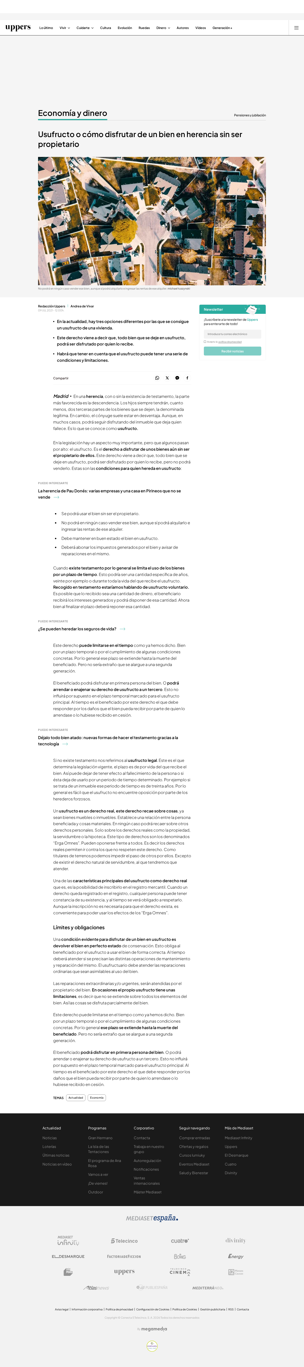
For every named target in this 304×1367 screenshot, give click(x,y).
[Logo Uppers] (124, 1272)
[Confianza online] (152, 1350)
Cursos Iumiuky (192, 1155)
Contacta (142, 1137)
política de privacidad (230, 341)
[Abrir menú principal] (296, 27)
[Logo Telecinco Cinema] (180, 1272)
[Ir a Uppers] (17, 27)
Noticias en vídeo (57, 1164)
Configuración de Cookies (152, 1309)
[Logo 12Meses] (235, 1272)
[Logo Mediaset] (152, 1220)
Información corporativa (87, 1309)
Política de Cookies (184, 1309)
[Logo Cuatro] (180, 1240)
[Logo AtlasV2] (96, 1288)
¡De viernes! (97, 1183)
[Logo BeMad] (68, 1272)
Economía (96, 1097)
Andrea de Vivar (82, 306)
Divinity (231, 1172)
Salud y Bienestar (193, 1172)
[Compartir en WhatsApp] (157, 378)
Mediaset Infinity (238, 1137)
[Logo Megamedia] (154, 1329)
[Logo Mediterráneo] (207, 1287)
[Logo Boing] (180, 1256)
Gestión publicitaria (212, 1309)
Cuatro (231, 1164)
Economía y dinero (72, 113)
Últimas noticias (56, 1155)
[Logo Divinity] (236, 1240)
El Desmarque (236, 1155)
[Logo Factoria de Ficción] (124, 1256)
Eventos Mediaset (194, 1164)
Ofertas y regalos (193, 1146)
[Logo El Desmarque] (68, 1256)
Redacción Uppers (51, 306)
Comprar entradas (194, 1137)
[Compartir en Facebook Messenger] (177, 378)
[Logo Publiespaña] (152, 1287)
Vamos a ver (98, 1174)
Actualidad (76, 1097)
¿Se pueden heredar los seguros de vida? (77, 628)
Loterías (49, 1146)
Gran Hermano (100, 1137)
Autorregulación (147, 1160)
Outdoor (95, 1192)
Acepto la (224, 341)
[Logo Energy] (236, 1256)
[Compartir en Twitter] (167, 378)
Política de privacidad (119, 1309)
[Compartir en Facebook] (187, 378)
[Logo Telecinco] (124, 1240)
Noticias (50, 1137)
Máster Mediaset (148, 1192)
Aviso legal (62, 1309)
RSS (231, 1309)
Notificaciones (146, 1169)
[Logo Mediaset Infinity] (68, 1240)
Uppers (231, 1146)
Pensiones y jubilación (250, 115)
